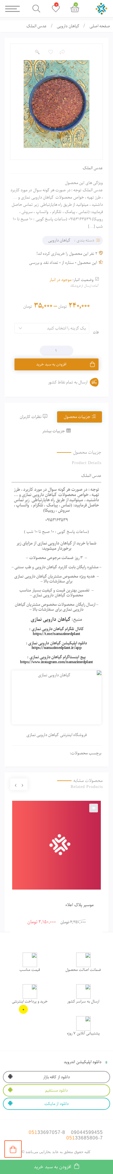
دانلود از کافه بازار (56, 1077)
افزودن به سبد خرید (51, 364)
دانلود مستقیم (56, 1090)
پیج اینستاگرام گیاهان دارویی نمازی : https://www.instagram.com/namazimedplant (56, 660)
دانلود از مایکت (56, 1103)
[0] (13, 1149)
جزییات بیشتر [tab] (53, 431)
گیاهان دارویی (68, 26)
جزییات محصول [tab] (77, 416)
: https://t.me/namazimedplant (54, 631)
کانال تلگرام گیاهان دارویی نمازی (58, 628)
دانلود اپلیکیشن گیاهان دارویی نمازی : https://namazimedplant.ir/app (56, 646)
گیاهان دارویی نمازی (50, 619)
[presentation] (22, 784)
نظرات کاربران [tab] (30, 416)
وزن (96, 331)
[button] (37, 52)
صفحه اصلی (100, 26)
